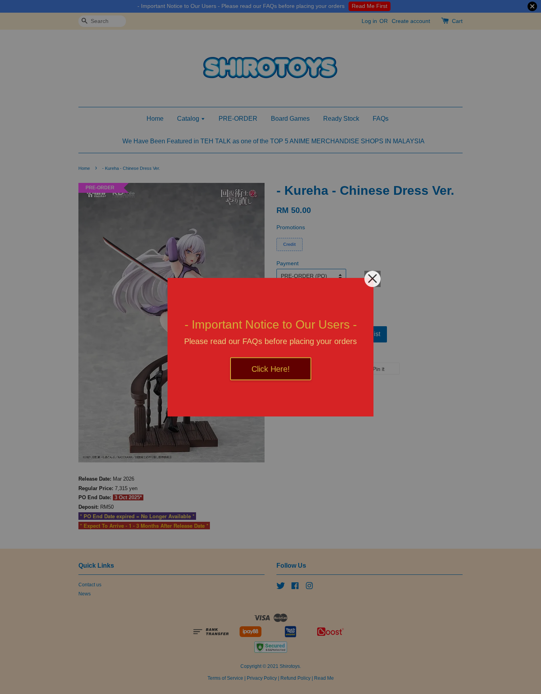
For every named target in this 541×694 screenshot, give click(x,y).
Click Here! (270, 368)
